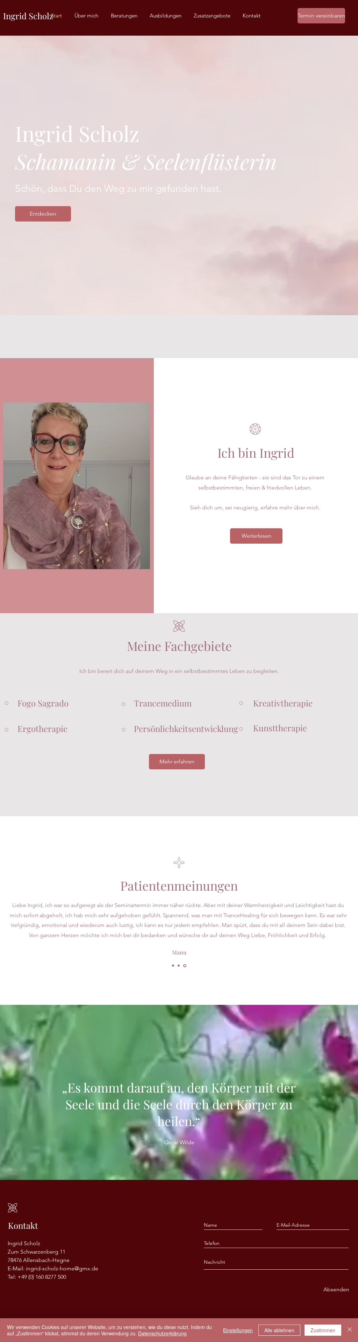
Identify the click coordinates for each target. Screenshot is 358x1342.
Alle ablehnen (279, 1330)
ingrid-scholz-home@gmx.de (62, 1268)
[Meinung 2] (180, 966)
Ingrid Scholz (28, 15)
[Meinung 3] (185, 966)
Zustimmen (322, 1330)
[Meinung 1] (173, 965)
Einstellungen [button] (238, 1330)
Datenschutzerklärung (162, 1333)
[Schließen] (349, 1330)
